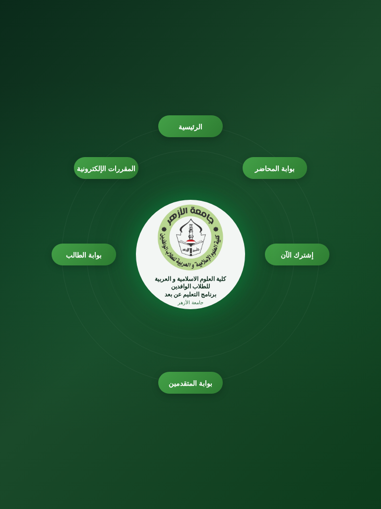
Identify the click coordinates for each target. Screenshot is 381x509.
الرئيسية (190, 126)
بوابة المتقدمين (191, 383)
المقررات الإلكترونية (106, 168)
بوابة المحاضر (275, 168)
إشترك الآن (297, 254)
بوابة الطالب (84, 254)
